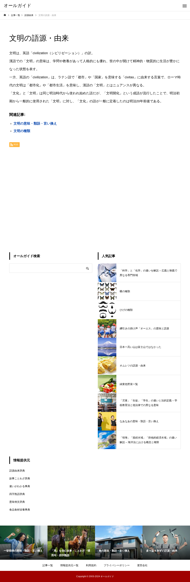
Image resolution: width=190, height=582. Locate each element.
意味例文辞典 (17, 501)
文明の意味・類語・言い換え (35, 123)
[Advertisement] (95, 198)
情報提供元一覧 (69, 565)
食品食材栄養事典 (19, 509)
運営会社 (142, 565)
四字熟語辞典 (17, 494)
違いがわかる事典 (19, 486)
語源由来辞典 (17, 470)
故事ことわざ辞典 (19, 478)
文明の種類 (22, 131)
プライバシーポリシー (117, 565)
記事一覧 (47, 565)
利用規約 (91, 565)
